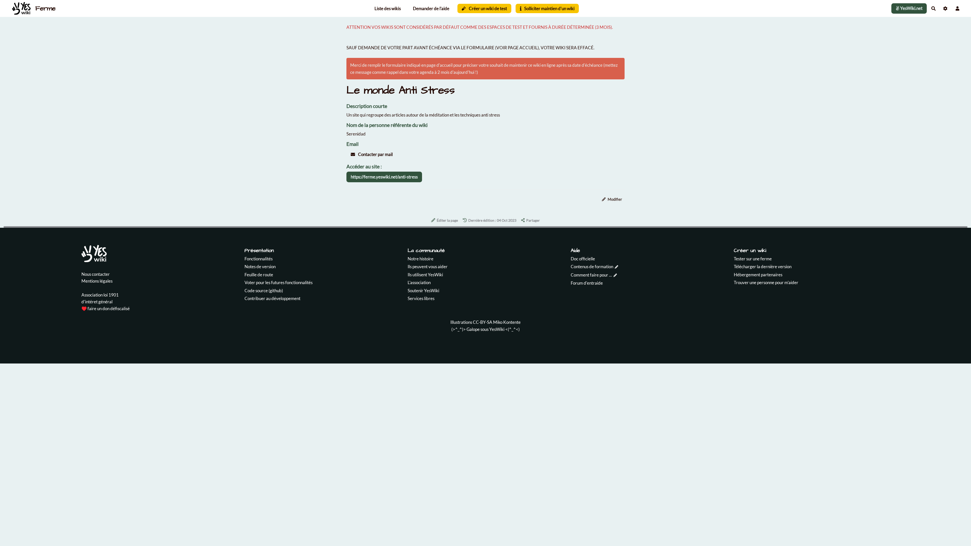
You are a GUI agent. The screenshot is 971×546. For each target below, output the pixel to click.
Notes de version (260, 266)
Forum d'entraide (587, 283)
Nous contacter (95, 274)
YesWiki (496, 329)
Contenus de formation (592, 266)
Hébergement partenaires (758, 274)
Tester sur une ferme (753, 258)
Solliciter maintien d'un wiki (549, 8)
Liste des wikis (387, 8)
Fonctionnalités (259, 258)
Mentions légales (97, 281)
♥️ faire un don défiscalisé (105, 308)
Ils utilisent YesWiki (425, 274)
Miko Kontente (507, 322)
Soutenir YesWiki (423, 290)
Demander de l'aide (431, 8)
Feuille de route (259, 274)
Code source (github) (264, 290)
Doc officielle (583, 258)
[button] (957, 8)
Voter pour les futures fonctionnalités (279, 282)
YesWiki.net (910, 8)
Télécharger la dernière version (762, 266)
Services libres (421, 298)
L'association (419, 282)
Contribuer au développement (272, 298)
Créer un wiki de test (487, 8)
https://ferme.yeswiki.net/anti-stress (384, 176)
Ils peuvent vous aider (428, 266)
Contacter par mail (375, 154)
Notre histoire (420, 258)
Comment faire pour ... (591, 275)
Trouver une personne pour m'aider (766, 282)
